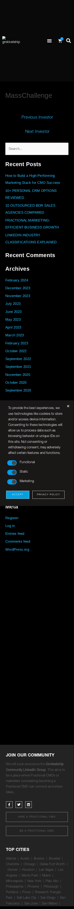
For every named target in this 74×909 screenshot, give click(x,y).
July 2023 (12, 304)
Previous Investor (37, 118)
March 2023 (14, 335)
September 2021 (18, 367)
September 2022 (18, 359)
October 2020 (15, 383)
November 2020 (17, 375)
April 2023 (13, 327)
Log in (10, 526)
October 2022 (15, 351)
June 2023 (13, 312)
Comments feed (17, 541)
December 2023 (17, 288)
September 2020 (18, 390)
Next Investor (37, 132)
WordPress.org (17, 549)
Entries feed (14, 534)
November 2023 (17, 296)
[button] (49, 40)
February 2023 (16, 343)
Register (12, 518)
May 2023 (13, 320)
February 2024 (16, 280)
